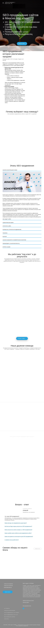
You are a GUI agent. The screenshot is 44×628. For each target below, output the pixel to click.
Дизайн (32, 313)
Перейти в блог (37, 548)
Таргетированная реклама (12, 313)
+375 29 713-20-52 (8, 585)
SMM (32, 295)
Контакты (6, 618)
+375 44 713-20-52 (9, 2)
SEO (12, 277)
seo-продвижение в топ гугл (11, 614)
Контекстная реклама (12, 295)
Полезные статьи (22, 572)
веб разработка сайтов (9, 616)
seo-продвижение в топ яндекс (11, 612)
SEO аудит (32, 331)
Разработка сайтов (32, 277)
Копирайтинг (12, 331)
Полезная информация (9, 610)
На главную (7, 608)
